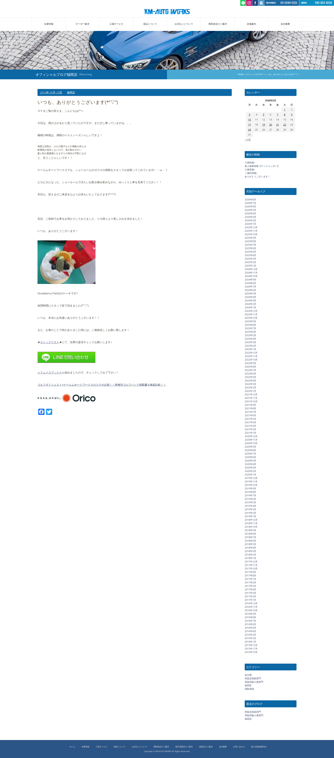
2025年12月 (251, 227)
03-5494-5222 (288, 2)
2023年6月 (250, 331)
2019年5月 (250, 502)
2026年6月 (250, 206)
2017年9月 (250, 571)
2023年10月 (251, 317)
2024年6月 (250, 289)
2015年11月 (251, 648)
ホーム (72, 746)
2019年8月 (250, 491)
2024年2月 (250, 303)
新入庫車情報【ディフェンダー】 (262, 166)
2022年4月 (250, 380)
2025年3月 (250, 258)
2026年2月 (250, 220)
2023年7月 (250, 328)
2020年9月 (250, 446)
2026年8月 (250, 199)
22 (284, 124)
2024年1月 (250, 307)
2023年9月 (250, 321)
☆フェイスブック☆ (49, 372)
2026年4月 (250, 213)
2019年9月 (250, 488)
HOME (241, 74)
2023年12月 (251, 310)
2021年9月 (250, 404)
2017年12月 (251, 561)
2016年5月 (250, 627)
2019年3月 (250, 509)
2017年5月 (250, 585)
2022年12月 (251, 352)
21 (277, 124)
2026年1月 (250, 223)
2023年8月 (250, 324)
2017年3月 (250, 592)
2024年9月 (250, 279)
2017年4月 (250, 589)
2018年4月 (250, 547)
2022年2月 (250, 387)
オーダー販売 (82, 24)
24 (249, 129)
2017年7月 (250, 578)
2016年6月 (250, 624)
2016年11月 (251, 606)
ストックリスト (49, 342)
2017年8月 (250, 575)
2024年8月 (250, 283)
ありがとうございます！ (257, 176)
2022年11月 (251, 356)
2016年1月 (250, 641)
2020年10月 (251, 443)
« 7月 (248, 139)
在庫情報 (48, 24)
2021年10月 (251, 401)
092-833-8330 (323, 2)
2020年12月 (251, 436)
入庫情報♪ (250, 162)
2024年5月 (250, 293)
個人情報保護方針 (259, 746)
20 (270, 124)
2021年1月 (250, 432)
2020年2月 (250, 471)
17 (249, 124)
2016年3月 (250, 634)
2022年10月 (251, 359)
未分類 (248, 675)
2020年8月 (250, 450)
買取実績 (249, 688)
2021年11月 (251, 397)
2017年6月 (250, 582)
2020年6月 (250, 457)
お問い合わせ (239, 746)
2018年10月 (251, 526)
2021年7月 (250, 411)
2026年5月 (250, 209)
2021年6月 (250, 415)
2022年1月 (250, 390)
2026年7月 (250, 202)
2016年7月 (250, 620)
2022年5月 (250, 377)
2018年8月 (250, 533)
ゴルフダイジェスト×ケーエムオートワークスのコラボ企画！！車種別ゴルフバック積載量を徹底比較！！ (101, 384)
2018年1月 (250, 558)
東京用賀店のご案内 (184, 746)
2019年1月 (250, 516)
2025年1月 (250, 265)
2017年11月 (251, 565)
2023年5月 (250, 335)
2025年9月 (250, 237)
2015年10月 (251, 652)
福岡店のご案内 (206, 746)
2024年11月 (251, 272)
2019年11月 (251, 481)
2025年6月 (250, 248)
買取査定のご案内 (217, 24)
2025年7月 (250, 244)
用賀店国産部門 (253, 678)
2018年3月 (250, 551)
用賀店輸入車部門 (254, 682)
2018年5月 (250, 544)
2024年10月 (251, 276)
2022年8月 (250, 366)
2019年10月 (251, 484)
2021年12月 (251, 394)
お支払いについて (184, 24)
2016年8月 (250, 617)
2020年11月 (251, 439)
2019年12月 (251, 477)
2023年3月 (250, 342)
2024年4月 (250, 296)
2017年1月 (250, 599)
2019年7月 (250, 495)
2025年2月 (250, 262)
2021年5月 (250, 418)
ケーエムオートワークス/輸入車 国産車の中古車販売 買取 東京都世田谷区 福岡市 (167, 11)
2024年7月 (250, 286)
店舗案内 (251, 24)
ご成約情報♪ (251, 173)
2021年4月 (250, 422)
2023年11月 (251, 314)
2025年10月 (251, 234)
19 (263, 124)
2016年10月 (251, 610)
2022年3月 (250, 383)
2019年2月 (250, 512)
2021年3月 (250, 425)
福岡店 (71, 92)
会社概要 (285, 24)
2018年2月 (250, 554)
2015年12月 (251, 645)
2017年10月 (251, 568)
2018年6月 (250, 540)
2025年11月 (251, 230)
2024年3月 (250, 300)
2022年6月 (250, 373)
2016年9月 (250, 613)
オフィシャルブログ (254, 74)
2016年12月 (251, 603)
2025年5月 (250, 251)
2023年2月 (250, 345)
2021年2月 (250, 429)
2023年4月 (250, 338)
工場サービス (116, 24)
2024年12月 (251, 269)
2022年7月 (250, 370)
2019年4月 (250, 505)
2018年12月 (251, 519)
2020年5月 (250, 460)
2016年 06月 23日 (51, 92)
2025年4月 (250, 255)
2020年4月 (250, 464)
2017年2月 (250, 596)
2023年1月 (250, 349)
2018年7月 (250, 537)
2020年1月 (250, 474)
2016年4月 (250, 631)
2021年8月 (250, 408)
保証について (150, 24)
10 (249, 119)
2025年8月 (250, 241)
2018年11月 (251, 523)
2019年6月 (250, 498)
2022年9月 (250, 363)
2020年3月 (250, 467)
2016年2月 (250, 638)
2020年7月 (250, 453)
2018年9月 (250, 530)
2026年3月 (250, 216)
